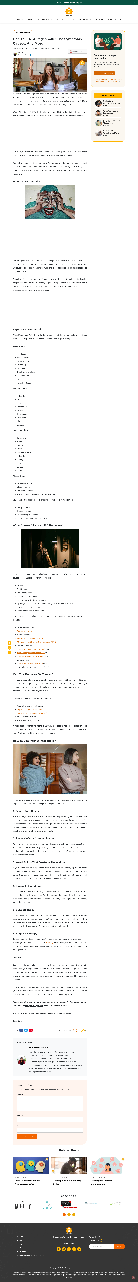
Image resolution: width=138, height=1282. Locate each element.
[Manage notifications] (133, 1277)
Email (19, 1126)
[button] (64, 1215)
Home (20, 19)
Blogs (30, 19)
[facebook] (9, 643)
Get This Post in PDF (78, 51)
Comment (21, 1094)
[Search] (121, 20)
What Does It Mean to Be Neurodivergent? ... (27, 1182)
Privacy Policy (22, 1251)
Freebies (61, 19)
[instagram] (64, 1249)
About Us (20, 1237)
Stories (19, 1240)
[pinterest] (9, 652)
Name (20, 1115)
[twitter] (9, 648)
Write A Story (85, 19)
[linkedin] (30, 55)
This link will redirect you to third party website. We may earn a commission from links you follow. (108, 80)
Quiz (72, 19)
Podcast (99, 19)
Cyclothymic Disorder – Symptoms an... (102, 1182)
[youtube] (74, 1249)
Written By (21, 53)
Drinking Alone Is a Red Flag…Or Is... (68, 1182)
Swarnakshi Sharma (23, 55)
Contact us (21, 1247)
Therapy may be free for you (69, 2)
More (110, 19)
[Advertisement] (50, 136)
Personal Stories (45, 19)
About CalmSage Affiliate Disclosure (31, 1255)
